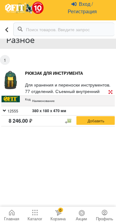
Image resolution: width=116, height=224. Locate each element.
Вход (85, 3)
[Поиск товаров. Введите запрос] (20, 29)
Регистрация (82, 11)
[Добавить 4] (69, 120)
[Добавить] (95, 120)
